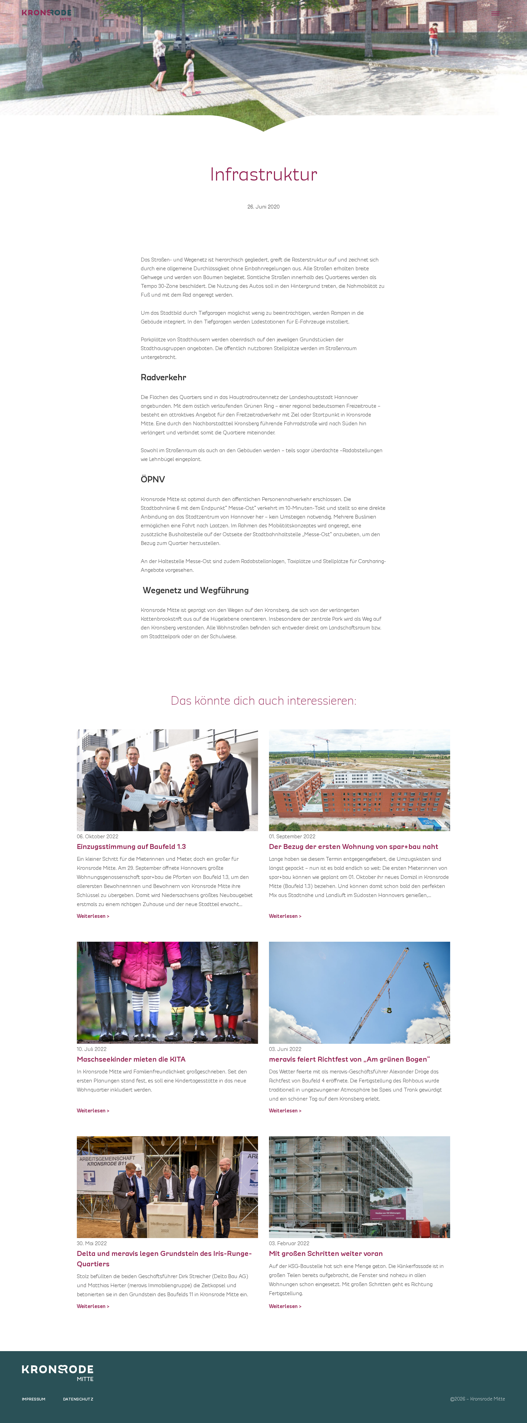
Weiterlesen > (93, 915)
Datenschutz (78, 1398)
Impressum (33, 1398)
